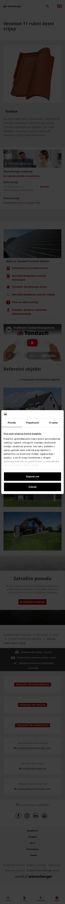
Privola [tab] (12, 422)
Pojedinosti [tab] (32, 422)
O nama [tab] (53, 422)
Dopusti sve (32, 476)
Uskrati (32, 487)
